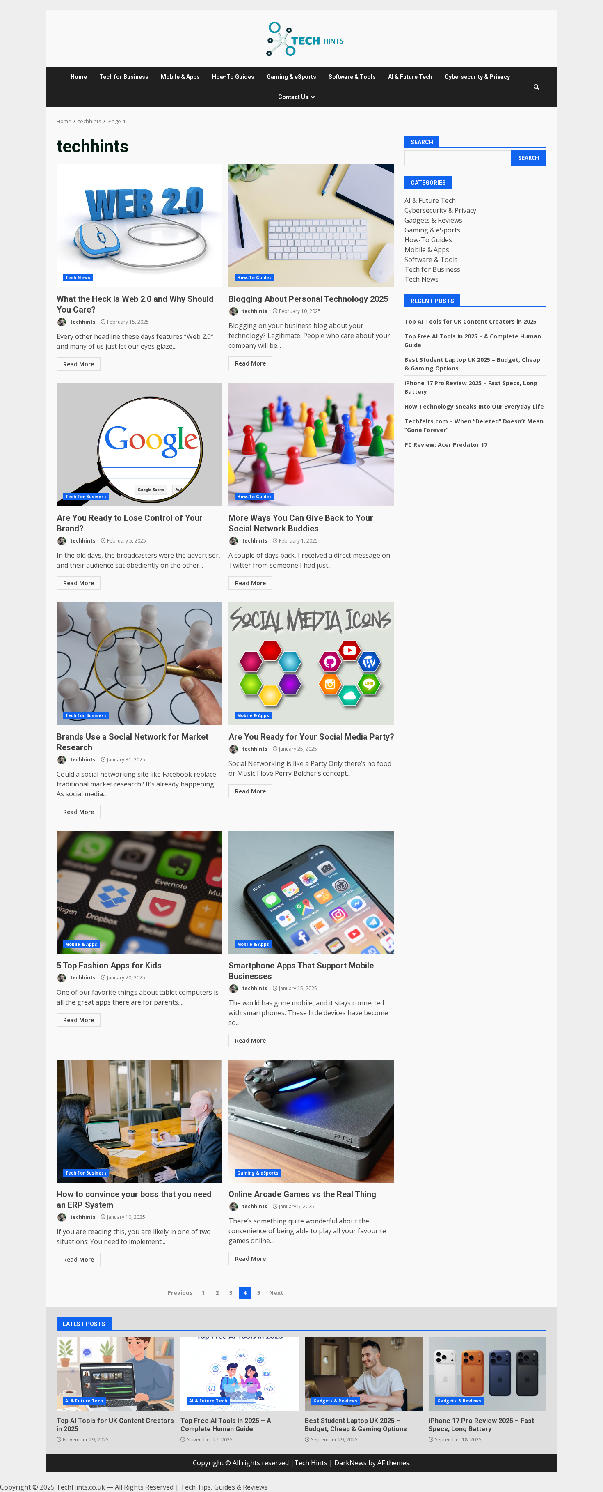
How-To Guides (233, 77)
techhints (82, 321)
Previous (180, 1293)
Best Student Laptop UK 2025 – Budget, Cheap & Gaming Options (364, 1374)
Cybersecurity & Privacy (477, 77)
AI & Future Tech (410, 77)
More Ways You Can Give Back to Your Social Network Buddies (311, 444)
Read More (78, 364)
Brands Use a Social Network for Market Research (139, 663)
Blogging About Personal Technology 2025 (311, 225)
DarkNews (350, 1462)
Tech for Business (123, 77)
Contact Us (293, 97)
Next (276, 1293)
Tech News (77, 277)
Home (79, 77)
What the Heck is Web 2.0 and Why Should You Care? (139, 225)
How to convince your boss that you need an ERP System (139, 1121)
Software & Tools (352, 77)
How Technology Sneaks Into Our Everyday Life (474, 406)
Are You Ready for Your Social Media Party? (311, 663)
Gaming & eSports (291, 77)
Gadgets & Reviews (433, 220)
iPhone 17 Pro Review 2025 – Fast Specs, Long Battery (487, 1374)
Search (422, 142)
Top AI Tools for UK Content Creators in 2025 (470, 321)
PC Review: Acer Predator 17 (445, 444)
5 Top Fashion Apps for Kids (139, 892)
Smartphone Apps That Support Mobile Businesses (311, 892)
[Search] (536, 87)
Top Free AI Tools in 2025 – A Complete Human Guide (239, 1374)
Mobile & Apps (180, 77)
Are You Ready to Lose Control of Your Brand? (139, 444)
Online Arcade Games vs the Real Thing (311, 1121)
